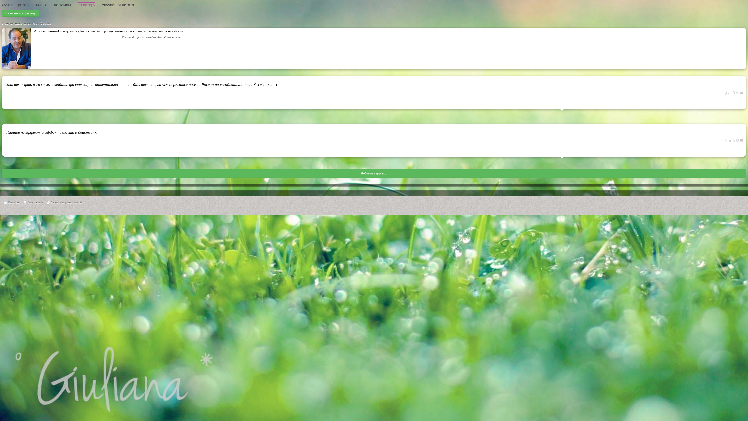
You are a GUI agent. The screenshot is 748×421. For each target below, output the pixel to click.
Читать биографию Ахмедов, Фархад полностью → (152, 37)
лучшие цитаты (15, 5)
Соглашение (35, 202)
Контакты (14, 202)
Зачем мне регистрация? (66, 202)
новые (41, 5)
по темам (62, 5)
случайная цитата (118, 5)
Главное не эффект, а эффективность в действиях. (51, 132)
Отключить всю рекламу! (20, 13)
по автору (86, 5)
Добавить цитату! (374, 173)
